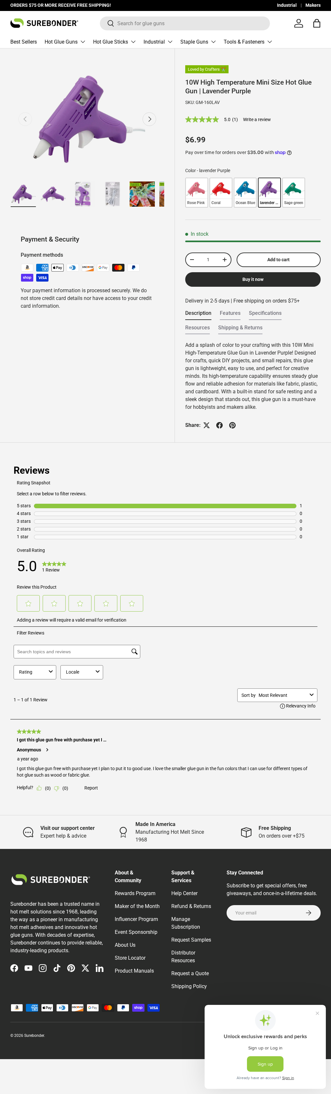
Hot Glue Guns (61, 42)
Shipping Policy (189, 986)
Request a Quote (190, 973)
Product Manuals (134, 971)
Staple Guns (194, 42)
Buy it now (252, 279)
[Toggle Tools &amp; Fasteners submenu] (269, 42)
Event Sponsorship (136, 932)
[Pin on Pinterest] (232, 425)
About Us (125, 945)
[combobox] (185, 23)
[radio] (196, 192)
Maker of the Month (137, 906)
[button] (317, 23)
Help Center (184, 893)
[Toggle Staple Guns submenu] (213, 42)
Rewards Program (135, 893)
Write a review (257, 119)
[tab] (198, 315)
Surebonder (34, 1035)
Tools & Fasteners (244, 42)
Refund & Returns (191, 906)
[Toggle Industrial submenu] (170, 42)
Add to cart (278, 259)
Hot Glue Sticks (110, 42)
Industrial (287, 5)
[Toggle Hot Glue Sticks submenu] (133, 42)
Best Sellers (23, 42)
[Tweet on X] (206, 425)
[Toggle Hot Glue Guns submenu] (83, 42)
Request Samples (191, 940)
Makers (313, 5)
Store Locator (130, 958)
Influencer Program (136, 919)
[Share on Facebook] (219, 425)
